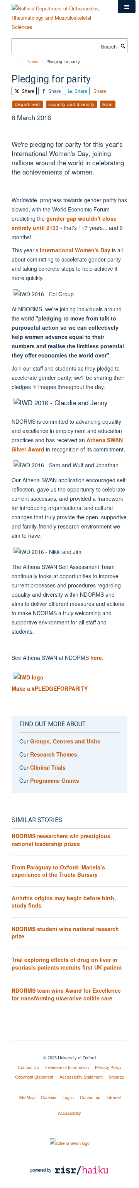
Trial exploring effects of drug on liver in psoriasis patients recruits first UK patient (67, 963)
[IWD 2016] (29, 679)
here (96, 657)
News (32, 61)
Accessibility (69, 1113)
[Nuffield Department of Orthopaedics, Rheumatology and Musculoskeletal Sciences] (59, 14)
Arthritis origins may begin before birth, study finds (64, 901)
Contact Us (28, 1067)
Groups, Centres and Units (65, 741)
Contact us (90, 1097)
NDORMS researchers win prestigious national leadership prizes (61, 839)
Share (27, 90)
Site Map (27, 1097)
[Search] (123, 46)
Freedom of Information (67, 1067)
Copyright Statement (34, 1077)
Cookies (48, 1097)
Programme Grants (54, 780)
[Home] (18, 61)
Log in (68, 1097)
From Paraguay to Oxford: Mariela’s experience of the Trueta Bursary (58, 871)
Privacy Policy (108, 1067)
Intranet (114, 1097)
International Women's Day (75, 250)
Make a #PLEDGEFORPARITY (50, 688)
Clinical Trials (48, 767)
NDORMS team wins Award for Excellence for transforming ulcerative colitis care (66, 994)
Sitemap (116, 1077)
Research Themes (53, 754)
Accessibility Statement (81, 1077)
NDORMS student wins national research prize (65, 932)
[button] (127, 6)
